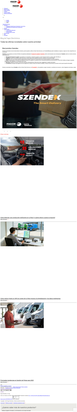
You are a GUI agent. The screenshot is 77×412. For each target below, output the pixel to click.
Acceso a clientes (7, 12)
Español (7, 21)
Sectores (5, 28)
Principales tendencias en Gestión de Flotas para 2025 (17, 380)
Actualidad (11, 387)
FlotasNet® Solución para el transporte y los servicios (15, 26)
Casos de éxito (6, 33)
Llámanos (6, 8)
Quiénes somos (7, 29)
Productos (6, 25)
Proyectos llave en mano (10, 32)
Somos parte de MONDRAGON (6, 399)
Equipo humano (9, 31)
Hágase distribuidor (16, 387)
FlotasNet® (34, 67)
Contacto (5, 11)
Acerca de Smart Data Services (5, 388)
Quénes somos (15, 386)
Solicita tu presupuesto (8, 13)
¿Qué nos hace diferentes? (11, 30)
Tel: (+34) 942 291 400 (32, 395)
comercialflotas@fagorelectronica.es (43, 395)
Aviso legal (2, 402)
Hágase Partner (6, 9)
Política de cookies (9, 402)
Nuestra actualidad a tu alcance (5, 385)
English (7, 20)
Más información (3, 219)
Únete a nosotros (7, 10)
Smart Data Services (6, 24)
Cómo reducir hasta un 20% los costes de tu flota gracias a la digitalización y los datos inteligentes (30, 298)
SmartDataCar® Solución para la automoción (14, 27)
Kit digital (5, 35)
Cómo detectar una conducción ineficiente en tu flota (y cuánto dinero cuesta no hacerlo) (27, 217)
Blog (5, 34)
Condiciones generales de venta (18, 402)
